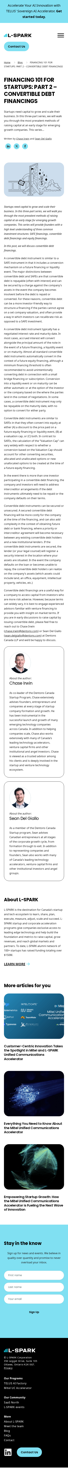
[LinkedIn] (8, 146)
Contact (9, 1440)
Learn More (14, 964)
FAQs (7, 1435)
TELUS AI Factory (15, 1383)
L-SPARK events (14, 1407)
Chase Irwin (22, 138)
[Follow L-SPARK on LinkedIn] (8, 1452)
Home (7, 62)
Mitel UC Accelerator (18, 1388)
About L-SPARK (14, 1421)
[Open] (60, 35)
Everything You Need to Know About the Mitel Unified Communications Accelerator (33, 1127)
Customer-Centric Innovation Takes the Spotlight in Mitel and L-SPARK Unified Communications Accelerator (33, 1052)
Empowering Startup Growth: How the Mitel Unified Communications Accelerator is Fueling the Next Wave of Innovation (33, 1203)
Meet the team (14, 1426)
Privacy (8, 1368)
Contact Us (16, 46)
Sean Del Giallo (43, 138)
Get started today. (34, 11)
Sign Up (34, 1312)
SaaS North (11, 1402)
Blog (20, 62)
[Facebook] (25, 146)
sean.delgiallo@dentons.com (23, 635)
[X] (16, 146)
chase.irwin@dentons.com (21, 631)
